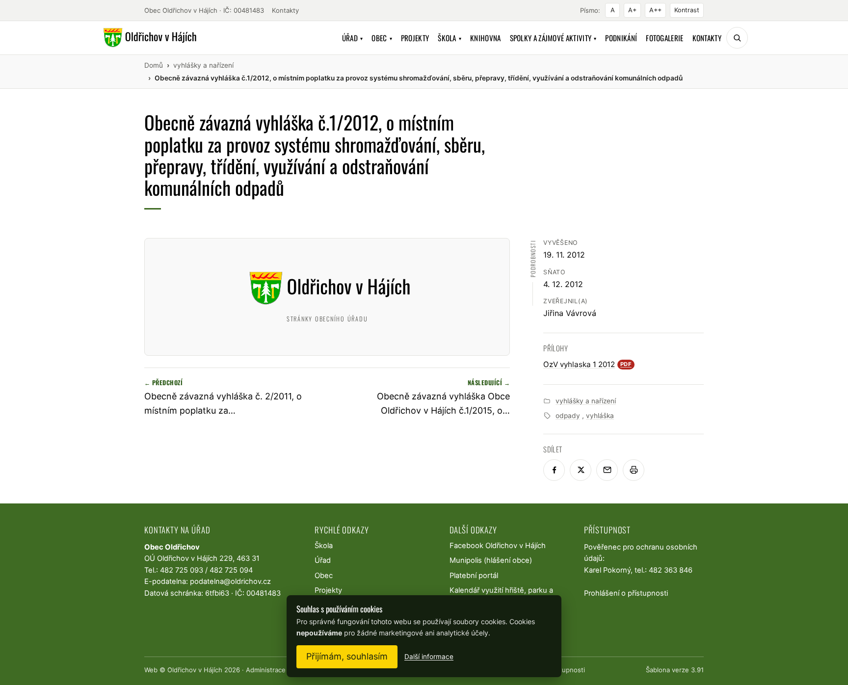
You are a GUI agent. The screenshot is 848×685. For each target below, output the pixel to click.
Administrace (266, 670)
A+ (632, 10)
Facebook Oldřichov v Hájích (498, 545)
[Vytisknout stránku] (633, 470)
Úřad (352, 37)
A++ (655, 10)
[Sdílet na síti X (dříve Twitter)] (580, 470)
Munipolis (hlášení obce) (491, 560)
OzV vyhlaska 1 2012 (587, 364)
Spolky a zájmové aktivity (553, 37)
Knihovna (485, 37)
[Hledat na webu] (737, 38)
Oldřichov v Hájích (194, 670)
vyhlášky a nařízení (586, 401)
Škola (449, 37)
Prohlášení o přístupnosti (626, 593)
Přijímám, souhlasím (347, 656)
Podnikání (621, 37)
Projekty (415, 37)
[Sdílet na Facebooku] (554, 470)
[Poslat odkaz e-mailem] (607, 470)
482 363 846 (670, 570)
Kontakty (285, 10)
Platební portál (474, 575)
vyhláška (600, 416)
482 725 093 (181, 570)
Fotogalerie (664, 37)
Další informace (428, 656)
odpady (568, 416)
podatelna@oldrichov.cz (230, 581)
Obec (381, 37)
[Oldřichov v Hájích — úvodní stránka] (148, 38)
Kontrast (686, 10)
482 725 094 (231, 570)
